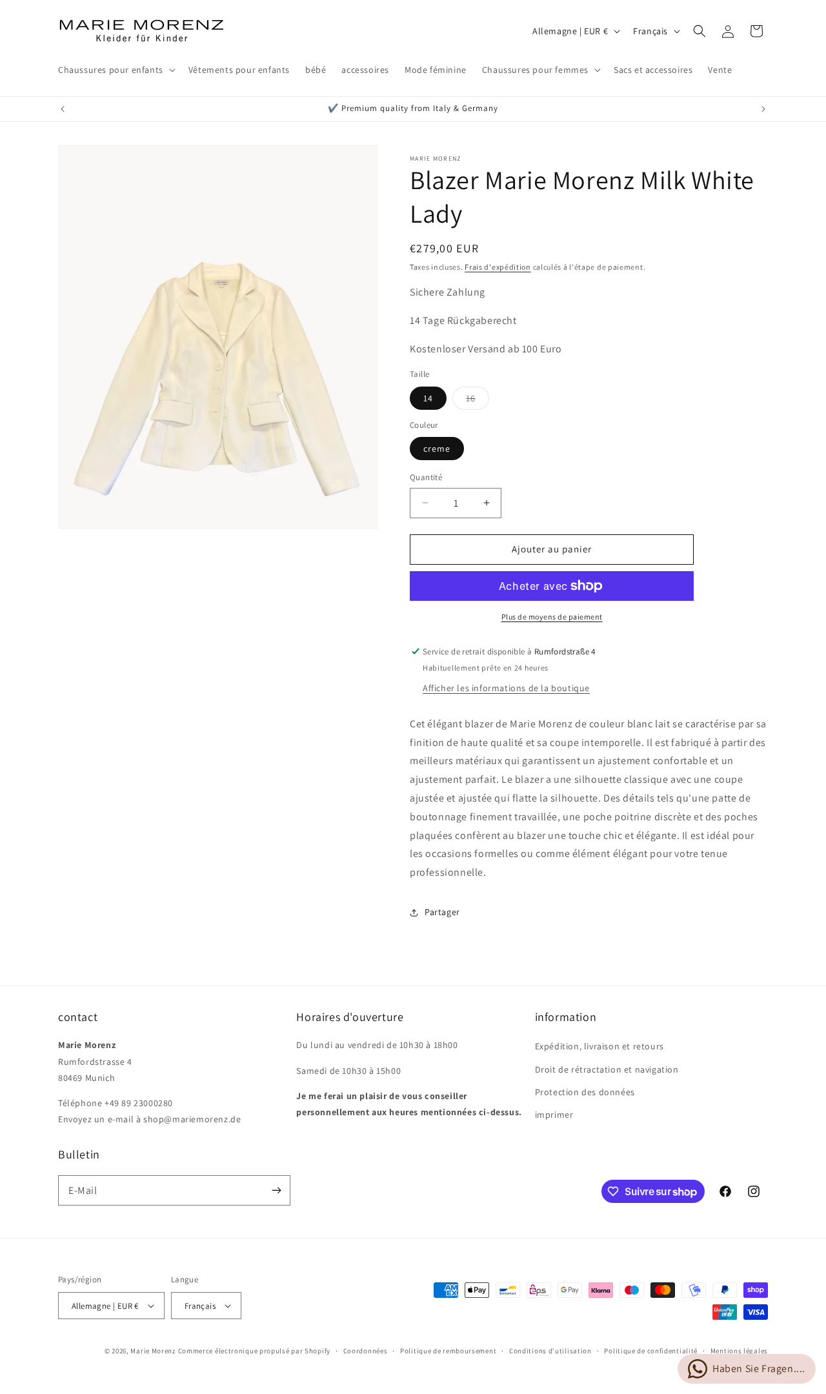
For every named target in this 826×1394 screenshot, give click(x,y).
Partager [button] (442, 912)
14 (428, 398)
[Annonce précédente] (62, 109)
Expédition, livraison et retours (599, 1046)
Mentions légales (739, 1350)
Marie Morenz (153, 1350)
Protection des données (585, 1092)
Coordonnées (365, 1350)
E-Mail (82, 1190)
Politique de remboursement (448, 1350)
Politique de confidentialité (651, 1350)
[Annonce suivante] (763, 109)
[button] (115, 69)
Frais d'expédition (498, 267)
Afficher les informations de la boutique (506, 688)
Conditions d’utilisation (550, 1350)
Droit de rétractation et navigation (607, 1069)
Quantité (426, 477)
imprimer (554, 1114)
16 (477, 401)
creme (436, 448)
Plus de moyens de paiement (552, 616)
